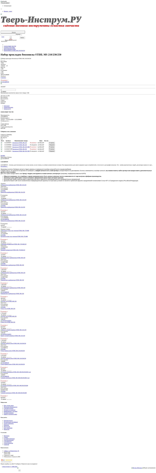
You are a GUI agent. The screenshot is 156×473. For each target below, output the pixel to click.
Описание (7, 106)
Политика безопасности (10, 407)
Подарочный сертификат (11, 422)
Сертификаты (8, 441)
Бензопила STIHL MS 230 (19, 145)
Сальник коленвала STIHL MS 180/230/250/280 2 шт (15, 378)
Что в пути (7, 426)
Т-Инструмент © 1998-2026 (9, 466)
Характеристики (8, 107)
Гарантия (6, 444)
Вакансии (6, 429)
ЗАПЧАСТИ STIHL (9, 47)
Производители (8, 420)
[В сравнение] (3, 60)
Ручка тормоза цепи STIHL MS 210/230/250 (13, 350)
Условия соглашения (9, 410)
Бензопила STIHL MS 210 (19, 142)
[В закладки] (1, 60)
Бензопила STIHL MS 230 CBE (21, 147)
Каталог (14, 32)
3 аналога (3, 77)
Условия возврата (9, 413)
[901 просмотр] (4, 60)
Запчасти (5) (7, 108)
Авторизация (7, 5)
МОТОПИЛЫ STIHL (10, 49)
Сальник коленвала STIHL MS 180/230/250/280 (14, 393)
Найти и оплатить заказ (10, 414)
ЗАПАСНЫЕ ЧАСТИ (10, 46)
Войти (22, 37)
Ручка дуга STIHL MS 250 (8, 308)
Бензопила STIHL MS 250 (19, 149)
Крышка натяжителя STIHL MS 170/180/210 (13, 250)
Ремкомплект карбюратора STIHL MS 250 (12, 265)
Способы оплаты (8, 408)
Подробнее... (4, 166)
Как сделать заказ (9, 405)
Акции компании (9, 423)
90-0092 (3, 155)
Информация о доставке (10, 411)
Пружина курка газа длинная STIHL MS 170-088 (14, 236)
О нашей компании (9, 438)
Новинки (6, 425)
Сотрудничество (8, 443)
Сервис (6, 437)
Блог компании (8, 428)
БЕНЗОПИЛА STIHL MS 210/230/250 (14, 50)
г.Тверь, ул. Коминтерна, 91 (11, 451)
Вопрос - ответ (8, 11)
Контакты (6, 435)
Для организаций (8, 440)
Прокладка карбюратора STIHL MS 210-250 (13, 192)
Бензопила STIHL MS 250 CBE (21, 151)
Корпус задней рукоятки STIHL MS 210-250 (13, 335)
